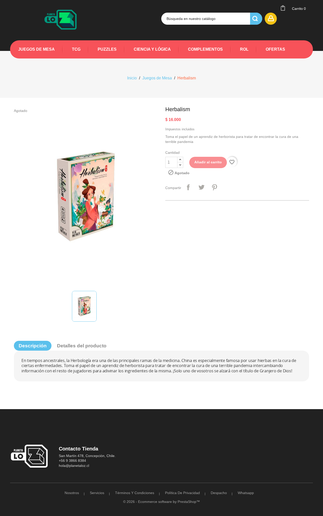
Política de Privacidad (182, 493)
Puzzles (107, 49)
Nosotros (72, 493)
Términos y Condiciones (134, 493)
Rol (244, 49)
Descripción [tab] (33, 345)
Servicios (97, 493)
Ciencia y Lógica (152, 49)
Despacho (219, 493)
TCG (76, 49)
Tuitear (201, 187)
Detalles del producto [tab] (81, 345)
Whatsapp (246, 493)
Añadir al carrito (208, 162)
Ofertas (275, 49)
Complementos (205, 49)
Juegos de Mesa (36, 49)
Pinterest (214, 187)
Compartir (188, 187)
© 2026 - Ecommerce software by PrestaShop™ (161, 502)
